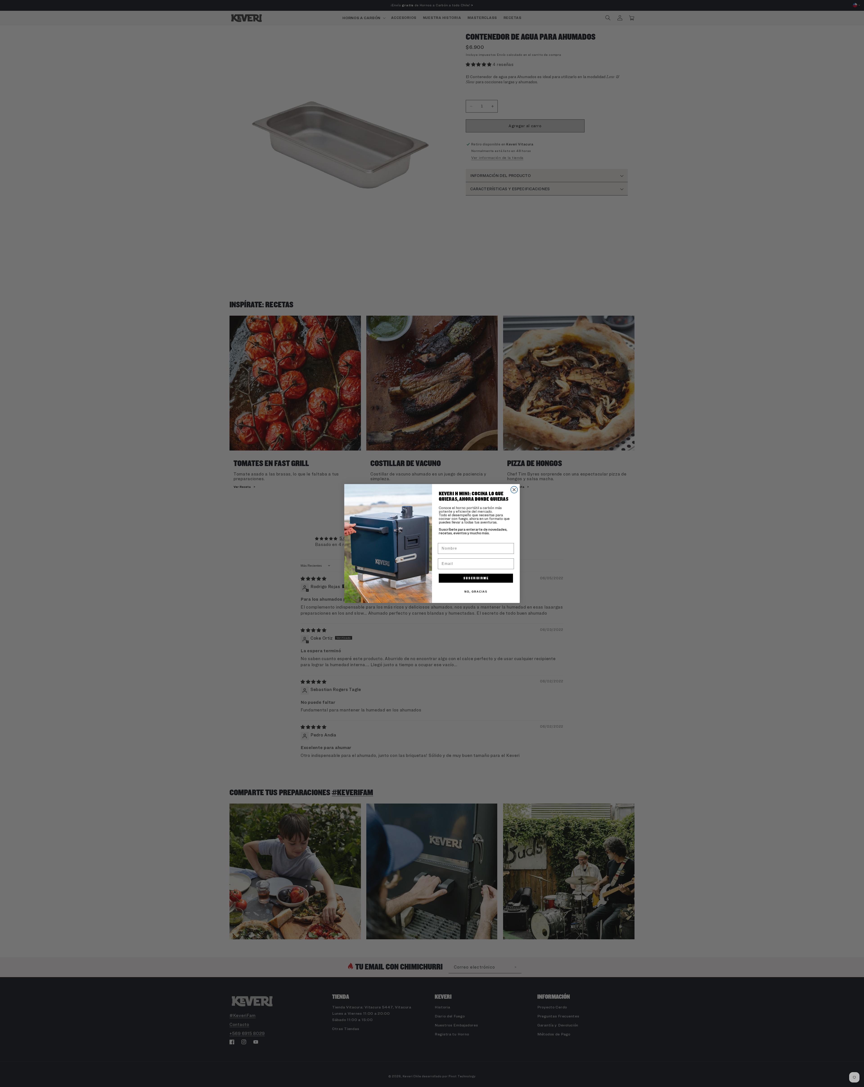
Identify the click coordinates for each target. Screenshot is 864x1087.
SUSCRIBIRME (476, 578)
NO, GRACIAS (475, 591)
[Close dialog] (514, 489)
